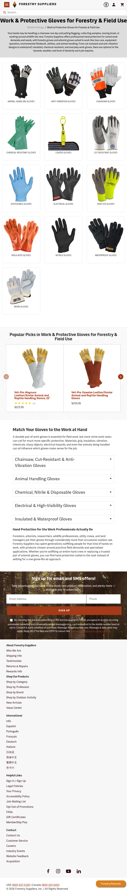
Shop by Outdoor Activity (21, 697)
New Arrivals (14, 702)
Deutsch (11, 741)
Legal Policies (14, 786)
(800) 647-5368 (21, 885)
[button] (6, 376)
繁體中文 (11, 762)
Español (11, 726)
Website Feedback (17, 856)
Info (8, 721)
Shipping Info (14, 656)
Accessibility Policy (18, 796)
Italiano (10, 747)
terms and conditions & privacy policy (90, 631)
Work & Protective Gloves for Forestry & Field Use (63, 21)
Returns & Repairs (17, 666)
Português (12, 731)
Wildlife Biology (35, 27)
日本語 (10, 752)
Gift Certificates (16, 817)
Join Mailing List (16, 801)
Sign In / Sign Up (16, 781)
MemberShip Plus (16, 822)
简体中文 (11, 757)
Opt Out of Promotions (19, 807)
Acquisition (13, 861)
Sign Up (64, 611)
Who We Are (13, 650)
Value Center (14, 708)
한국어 (10, 767)
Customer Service (17, 840)
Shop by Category (16, 682)
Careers (11, 846)
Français (11, 736)
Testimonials (13, 661)
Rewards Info (14, 671)
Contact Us (13, 835)
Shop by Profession (17, 687)
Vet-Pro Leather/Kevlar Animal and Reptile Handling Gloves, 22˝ (32, 395)
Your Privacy (13, 791)
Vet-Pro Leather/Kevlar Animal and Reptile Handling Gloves (91, 395)
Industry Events (15, 851)
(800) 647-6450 (50, 885)
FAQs (9, 812)
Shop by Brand (14, 692)
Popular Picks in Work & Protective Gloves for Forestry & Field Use (63, 337)
